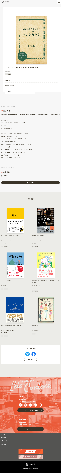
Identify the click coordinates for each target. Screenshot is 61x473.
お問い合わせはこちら (30, 429)
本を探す (6, 4)
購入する (9, 91)
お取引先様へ (4, 440)
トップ (2, 4)
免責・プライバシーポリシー (29, 468)
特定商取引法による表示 (35, 468)
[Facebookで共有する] (33, 354)
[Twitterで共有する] (27, 354)
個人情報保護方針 (25, 468)
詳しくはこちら (30, 182)
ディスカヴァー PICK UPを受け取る (30, 410)
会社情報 (3, 444)
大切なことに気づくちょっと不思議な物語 (15, 4)
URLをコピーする (30, 359)
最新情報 (3, 437)
